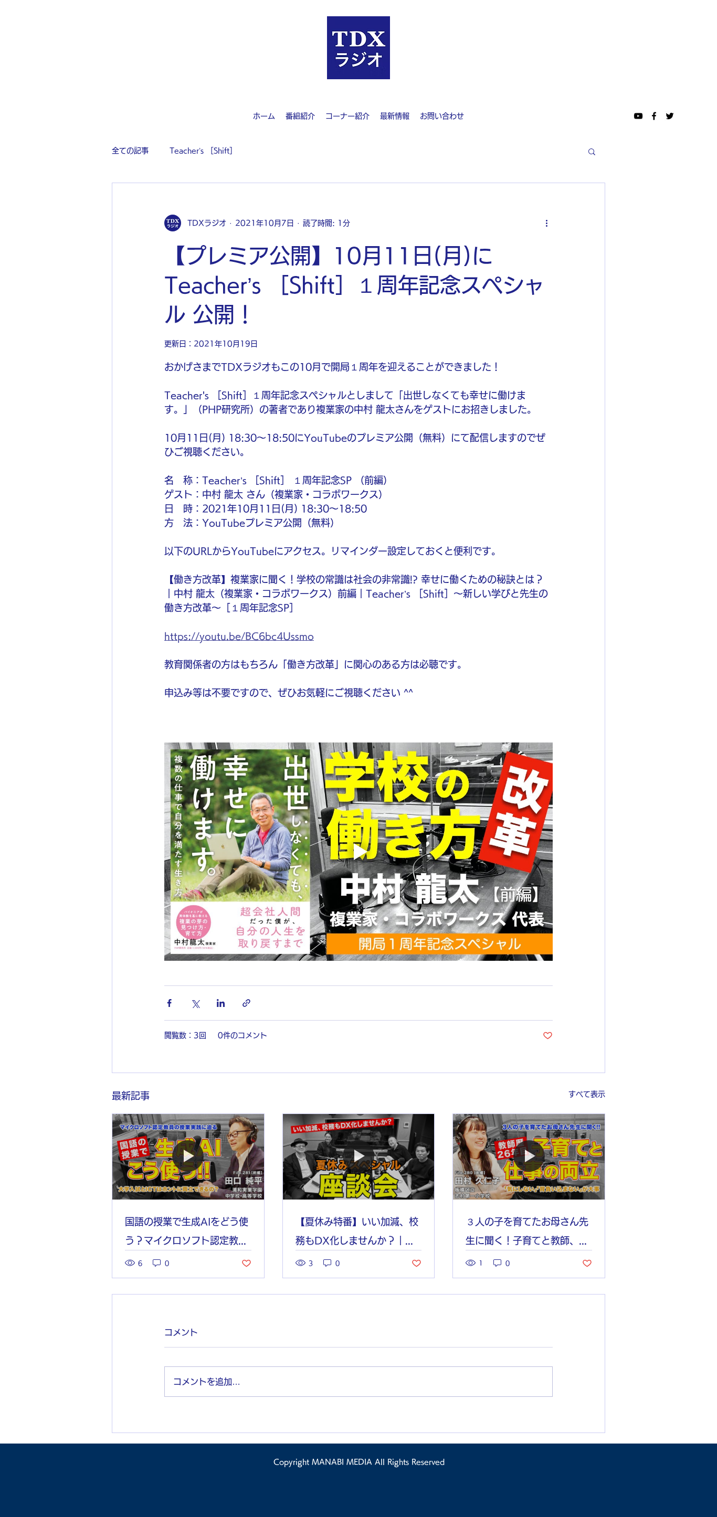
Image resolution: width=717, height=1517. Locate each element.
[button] (592, 151)
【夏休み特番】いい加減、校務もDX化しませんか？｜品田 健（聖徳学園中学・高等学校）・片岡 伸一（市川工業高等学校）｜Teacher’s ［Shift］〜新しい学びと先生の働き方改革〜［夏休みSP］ (358, 1233)
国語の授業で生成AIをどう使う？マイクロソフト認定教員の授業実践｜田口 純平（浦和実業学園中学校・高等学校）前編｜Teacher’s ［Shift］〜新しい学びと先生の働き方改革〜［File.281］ (188, 1233)
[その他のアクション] (546, 223)
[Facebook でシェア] (169, 1003)
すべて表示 (586, 1094)
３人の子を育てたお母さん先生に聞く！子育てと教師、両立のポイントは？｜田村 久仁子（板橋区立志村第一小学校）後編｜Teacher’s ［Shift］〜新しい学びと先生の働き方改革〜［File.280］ (529, 1233)
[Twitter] (670, 116)
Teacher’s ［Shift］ (203, 150)
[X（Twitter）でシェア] (195, 1003)
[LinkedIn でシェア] (221, 1003)
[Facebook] (654, 116)
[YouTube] (638, 116)
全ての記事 (130, 150)
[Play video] (358, 851)
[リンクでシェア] (246, 1003)
